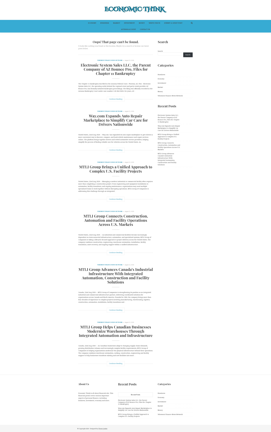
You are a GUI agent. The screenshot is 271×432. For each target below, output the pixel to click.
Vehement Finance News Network (109, 60)
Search (160, 51)
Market (116, 23)
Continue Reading (115, 99)
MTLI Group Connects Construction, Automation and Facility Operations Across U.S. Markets (115, 220)
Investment (129, 23)
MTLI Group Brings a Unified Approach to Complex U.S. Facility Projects (115, 169)
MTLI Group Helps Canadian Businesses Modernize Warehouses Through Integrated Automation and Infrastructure (116, 331)
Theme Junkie (102, 428)
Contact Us (145, 29)
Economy (92, 23)
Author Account (128, 29)
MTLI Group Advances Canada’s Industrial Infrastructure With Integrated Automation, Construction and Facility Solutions (115, 275)
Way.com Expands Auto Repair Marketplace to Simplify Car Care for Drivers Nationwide (115, 120)
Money (142, 23)
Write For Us (154, 23)
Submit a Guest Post (173, 23)
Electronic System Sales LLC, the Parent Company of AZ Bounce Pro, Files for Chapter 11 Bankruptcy (116, 69)
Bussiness (104, 23)
